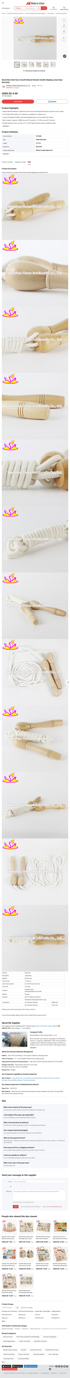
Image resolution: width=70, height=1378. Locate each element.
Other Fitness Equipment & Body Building (27, 1337)
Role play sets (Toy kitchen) (9, 1311)
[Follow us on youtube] (64, 1366)
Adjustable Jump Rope (40, 1341)
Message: (9, 1191)
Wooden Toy (30, 1078)
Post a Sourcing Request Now (52, 1206)
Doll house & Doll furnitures (26, 1311)
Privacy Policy (62, 1373)
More (3, 1362)
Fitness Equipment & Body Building (35, 13)
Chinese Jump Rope (8, 1354)
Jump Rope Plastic (8, 1358)
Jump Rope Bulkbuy (23, 1358)
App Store (6, 1366)
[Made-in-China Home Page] (35, 3)
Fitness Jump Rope (23, 1354)
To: (11, 1186)
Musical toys (22, 1314)
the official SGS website (45, 1026)
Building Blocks (56, 1311)
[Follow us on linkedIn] (50, 1369)
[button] (3, 3)
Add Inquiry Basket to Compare (35, 71)
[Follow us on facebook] (56, 1366)
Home (3, 13)
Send (15, 1206)
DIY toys (37, 1314)
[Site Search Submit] (44, 8)
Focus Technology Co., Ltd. (22, 1373)
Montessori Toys (21, 1078)
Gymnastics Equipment (49, 1337)
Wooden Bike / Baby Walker (42, 1311)
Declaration (54, 1373)
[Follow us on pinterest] (67, 1366)
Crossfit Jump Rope (61, 13)
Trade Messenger (30, 1366)
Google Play (17, 1366)
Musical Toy (21, 1080)
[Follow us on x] (59, 1366)
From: (10, 1182)
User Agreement (45, 1373)
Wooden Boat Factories (52, 1350)
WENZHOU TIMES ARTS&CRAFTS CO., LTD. (18, 85)
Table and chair (39, 1318)
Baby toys (4, 1318)
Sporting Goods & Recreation (15, 13)
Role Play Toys (49, 1078)
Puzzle (10, 1080)
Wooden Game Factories (10, 1350)
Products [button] (18, 8)
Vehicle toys (21, 1318)
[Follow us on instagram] (62, 1366)
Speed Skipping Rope (9, 1341)
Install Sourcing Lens (10, 1369)
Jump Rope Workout (39, 1354)
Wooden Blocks (30, 1080)
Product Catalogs (27, 1307)
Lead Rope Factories (36, 1350)
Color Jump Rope (53, 1354)
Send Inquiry (18, 101)
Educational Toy (39, 1078)
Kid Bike (14, 1080)
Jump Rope (50, 13)
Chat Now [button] (53, 101)
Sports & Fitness (7, 1337)
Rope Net (23, 1350)
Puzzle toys (55, 1314)
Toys (13, 1078)
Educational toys (6, 1314)
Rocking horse (56, 1318)
